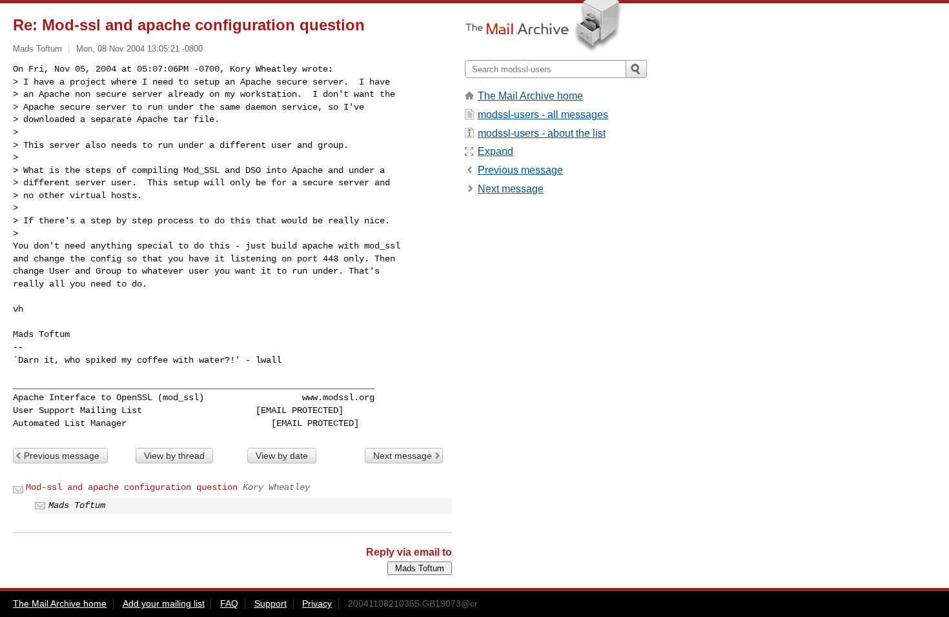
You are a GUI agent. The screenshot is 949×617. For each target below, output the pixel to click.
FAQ (229, 603)
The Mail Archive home (530, 95)
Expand (495, 151)
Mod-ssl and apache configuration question (132, 487)
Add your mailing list (164, 603)
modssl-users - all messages (543, 114)
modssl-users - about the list (542, 133)
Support (270, 603)
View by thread (174, 455)
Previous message (61, 455)
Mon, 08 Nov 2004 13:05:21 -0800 (139, 49)
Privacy (317, 603)
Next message (402, 455)
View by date (282, 455)
